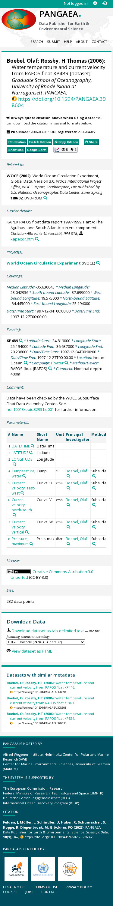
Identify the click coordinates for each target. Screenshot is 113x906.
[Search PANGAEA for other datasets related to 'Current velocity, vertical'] (27, 532)
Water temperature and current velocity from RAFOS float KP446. (50, 684)
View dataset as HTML (32, 651)
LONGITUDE (22, 459)
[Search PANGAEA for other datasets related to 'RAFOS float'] (50, 368)
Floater (57, 363)
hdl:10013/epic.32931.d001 (30, 409)
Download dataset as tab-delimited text (47, 630)
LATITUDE (20, 452)
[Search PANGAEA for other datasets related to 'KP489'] (21, 340)
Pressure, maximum (20, 541)
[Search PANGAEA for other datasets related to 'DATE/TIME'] (32, 446)
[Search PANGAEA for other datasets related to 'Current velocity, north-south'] (14, 515)
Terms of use (46, 887)
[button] (65, 150)
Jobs (29, 892)
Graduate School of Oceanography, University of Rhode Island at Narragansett (52, 86)
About (82, 41)
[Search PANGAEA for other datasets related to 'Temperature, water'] (24, 476)
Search (36, 41)
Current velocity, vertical (19, 527)
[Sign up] (95, 3)
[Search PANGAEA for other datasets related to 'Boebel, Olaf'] (68, 476)
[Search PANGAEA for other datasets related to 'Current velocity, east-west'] (22, 493)
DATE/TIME (21, 446)
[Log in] (104, 3)
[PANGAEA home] (19, 14)
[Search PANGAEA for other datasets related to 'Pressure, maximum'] (31, 544)
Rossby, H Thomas (64, 60)
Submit (53, 41)
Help (68, 41)
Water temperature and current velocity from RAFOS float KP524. (50, 715)
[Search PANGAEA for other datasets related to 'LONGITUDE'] (14, 464)
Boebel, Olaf (22, 60)
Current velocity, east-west (23, 488)
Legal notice (14, 887)
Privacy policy (79, 887)
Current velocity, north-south (22, 505)
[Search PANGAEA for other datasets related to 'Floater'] (66, 363)
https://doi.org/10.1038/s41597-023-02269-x (58, 837)
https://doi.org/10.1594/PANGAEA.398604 (59, 102)
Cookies (10, 892)
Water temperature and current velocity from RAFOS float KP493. (50, 700)
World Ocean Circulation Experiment (44, 263)
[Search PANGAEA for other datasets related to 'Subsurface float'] (94, 476)
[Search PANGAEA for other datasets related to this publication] (45, 198)
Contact (99, 41)
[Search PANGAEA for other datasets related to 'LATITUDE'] (31, 452)
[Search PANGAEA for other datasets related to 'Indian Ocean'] (26, 363)
